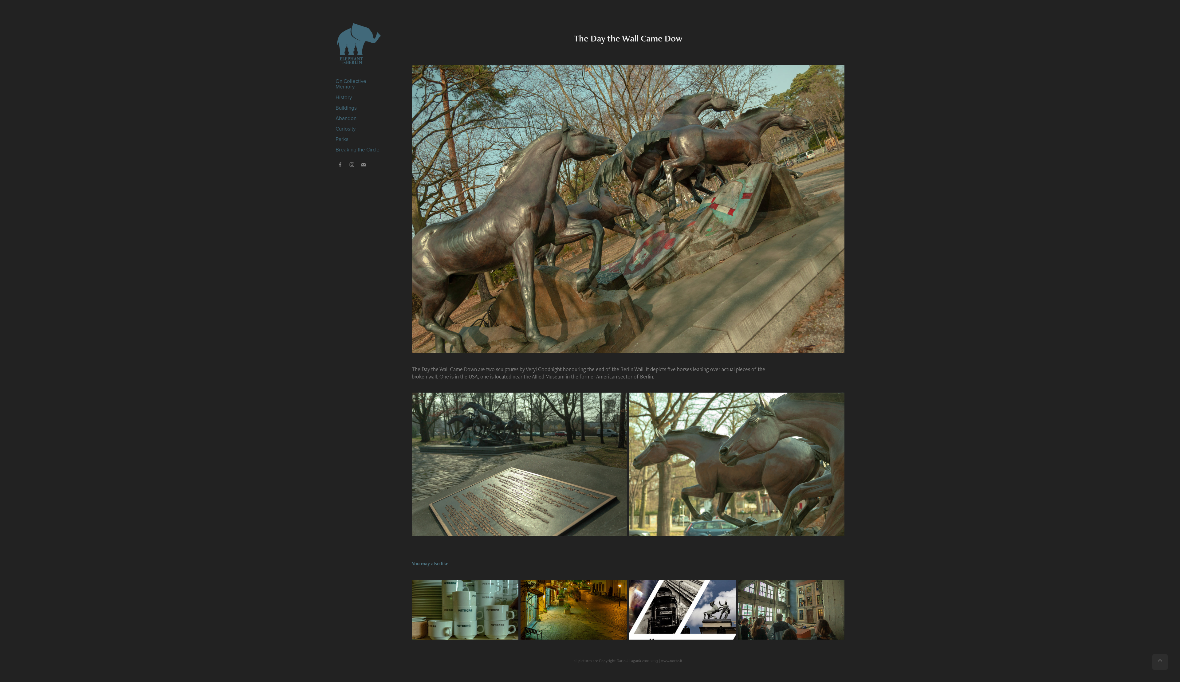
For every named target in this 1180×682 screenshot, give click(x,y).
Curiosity (346, 128)
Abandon (346, 118)
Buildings (346, 108)
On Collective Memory (351, 83)
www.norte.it (671, 660)
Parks (342, 139)
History (344, 97)
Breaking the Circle (358, 149)
